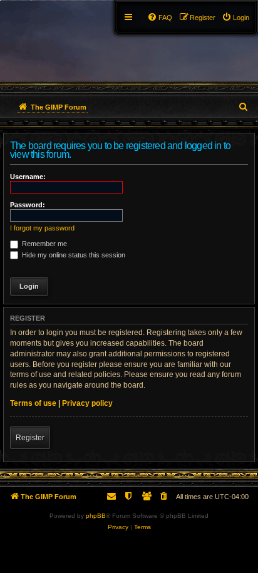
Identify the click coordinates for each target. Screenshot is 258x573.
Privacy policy (87, 403)
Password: (27, 205)
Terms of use (33, 403)
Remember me (43, 243)
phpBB (96, 515)
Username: (28, 176)
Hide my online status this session (72, 255)
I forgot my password (42, 228)
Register (30, 437)
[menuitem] (235, 17)
